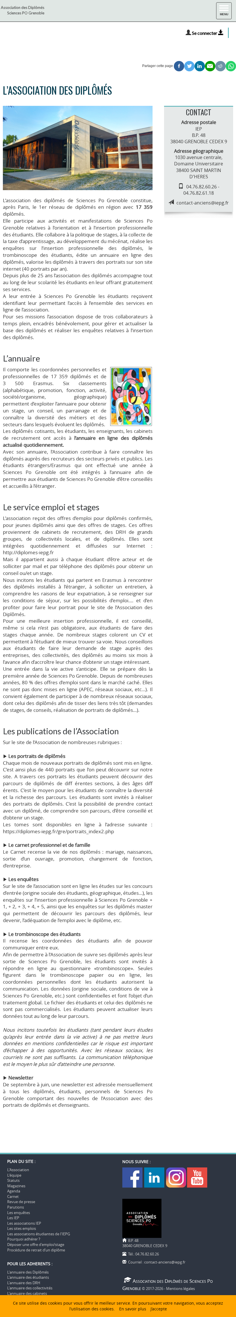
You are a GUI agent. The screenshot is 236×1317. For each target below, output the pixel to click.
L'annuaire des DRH (23, 1282)
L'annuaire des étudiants (28, 1277)
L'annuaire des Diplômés (28, 1272)
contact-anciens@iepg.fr (202, 203)
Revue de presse (21, 1201)
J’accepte (159, 1309)
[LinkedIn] (154, 1177)
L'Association (18, 1169)
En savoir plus (132, 1309)
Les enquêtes (18, 1212)
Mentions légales (180, 1288)
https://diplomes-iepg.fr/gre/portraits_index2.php (58, 831)
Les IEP (13, 1217)
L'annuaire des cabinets (27, 1293)
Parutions (15, 1207)
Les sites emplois (21, 1228)
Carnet (13, 1196)
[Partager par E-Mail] (210, 66)
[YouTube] (197, 1177)
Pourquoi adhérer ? (23, 1239)
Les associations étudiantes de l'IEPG (38, 1233)
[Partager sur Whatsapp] (231, 66)
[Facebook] (132, 1177)
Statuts (13, 1180)
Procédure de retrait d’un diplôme (36, 1250)
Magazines (16, 1185)
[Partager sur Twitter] (189, 66)
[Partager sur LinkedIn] (200, 66)
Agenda (13, 1191)
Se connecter (205, 33)
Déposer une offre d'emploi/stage (35, 1244)
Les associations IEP (24, 1223)
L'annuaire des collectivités (29, 1288)
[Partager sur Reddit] (220, 66)
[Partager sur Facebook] (179, 66)
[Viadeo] (176, 1177)
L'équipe (14, 1175)
